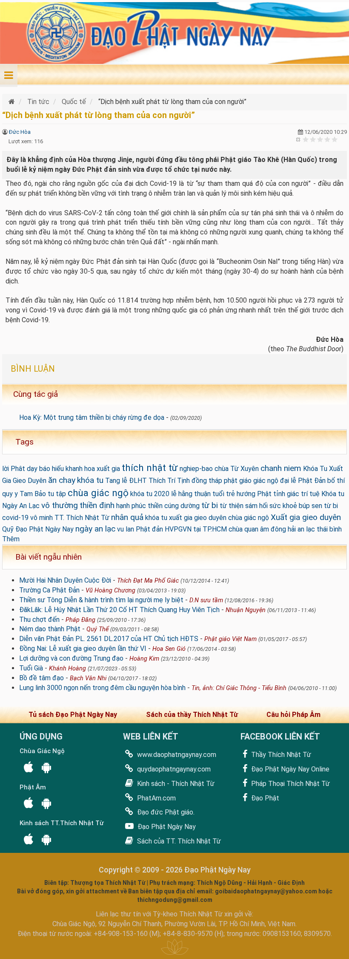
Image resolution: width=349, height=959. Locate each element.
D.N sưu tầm (206, 600)
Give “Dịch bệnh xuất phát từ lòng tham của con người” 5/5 (334, 139)
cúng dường (182, 506)
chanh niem (280, 468)
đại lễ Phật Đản (303, 481)
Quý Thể (97, 629)
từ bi (209, 505)
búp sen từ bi (318, 506)
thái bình (329, 529)
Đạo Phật (264, 798)
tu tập (57, 494)
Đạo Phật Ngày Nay (166, 827)
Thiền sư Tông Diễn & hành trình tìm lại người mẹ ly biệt (101, 600)
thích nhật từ (150, 467)
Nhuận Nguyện (246, 610)
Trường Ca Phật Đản (49, 590)
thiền (155, 506)
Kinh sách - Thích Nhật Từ (175, 784)
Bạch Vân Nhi (88, 678)
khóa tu (90, 480)
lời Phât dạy (19, 469)
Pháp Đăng (80, 620)
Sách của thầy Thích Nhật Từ (192, 715)
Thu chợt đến (39, 619)
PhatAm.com (155, 798)
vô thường (59, 505)
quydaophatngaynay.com (173, 769)
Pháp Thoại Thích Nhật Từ (289, 784)
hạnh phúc (131, 506)
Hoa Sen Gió (169, 649)
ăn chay (61, 480)
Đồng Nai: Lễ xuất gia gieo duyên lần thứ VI (82, 648)
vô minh (41, 518)
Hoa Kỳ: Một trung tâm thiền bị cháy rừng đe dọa (91, 417)
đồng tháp (207, 481)
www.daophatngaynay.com (175, 755)
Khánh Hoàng (67, 668)
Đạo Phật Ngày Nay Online (289, 769)
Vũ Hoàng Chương (110, 590)
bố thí (336, 481)
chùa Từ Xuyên (237, 469)
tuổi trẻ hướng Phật (242, 494)
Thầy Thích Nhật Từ (280, 755)
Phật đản (149, 529)
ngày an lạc (95, 529)
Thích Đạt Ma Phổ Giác (148, 580)
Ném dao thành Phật (49, 629)
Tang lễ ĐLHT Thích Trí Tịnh (147, 481)
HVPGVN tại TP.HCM (196, 529)
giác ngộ (265, 481)
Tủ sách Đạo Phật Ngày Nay (73, 715)
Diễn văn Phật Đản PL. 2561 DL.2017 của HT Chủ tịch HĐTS (108, 639)
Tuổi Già (31, 668)
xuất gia (108, 469)
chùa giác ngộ (98, 492)
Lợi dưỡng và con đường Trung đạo (71, 658)
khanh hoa (80, 469)
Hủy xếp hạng (298, 139)
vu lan (125, 529)
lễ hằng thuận (191, 494)
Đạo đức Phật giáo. (165, 812)
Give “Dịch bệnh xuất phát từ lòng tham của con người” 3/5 (320, 139)
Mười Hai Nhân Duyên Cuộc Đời (65, 580)
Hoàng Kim (144, 658)
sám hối (256, 506)
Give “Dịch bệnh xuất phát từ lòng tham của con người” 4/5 (327, 139)
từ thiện (231, 506)
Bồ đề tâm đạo (41, 678)
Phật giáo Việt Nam (230, 639)
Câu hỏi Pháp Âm (293, 715)
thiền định (97, 505)
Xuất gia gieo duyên (306, 517)
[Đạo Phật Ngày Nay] (13, 102)
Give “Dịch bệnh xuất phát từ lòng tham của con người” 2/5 (313, 139)
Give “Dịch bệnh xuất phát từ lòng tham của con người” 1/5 (305, 139)
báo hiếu (51, 469)
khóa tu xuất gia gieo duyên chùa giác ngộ (207, 518)
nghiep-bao (196, 469)
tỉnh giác (286, 494)
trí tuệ (310, 494)
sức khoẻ (283, 506)
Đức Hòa (20, 132)
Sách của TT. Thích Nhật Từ (178, 841)
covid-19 (15, 518)
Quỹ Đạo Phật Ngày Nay (38, 529)
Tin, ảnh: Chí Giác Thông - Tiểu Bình (239, 688)
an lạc (306, 529)
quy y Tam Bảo (24, 494)
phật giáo (238, 481)
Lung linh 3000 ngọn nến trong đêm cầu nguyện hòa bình (102, 688)
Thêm (11, 539)
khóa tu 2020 (149, 494)
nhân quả (127, 517)
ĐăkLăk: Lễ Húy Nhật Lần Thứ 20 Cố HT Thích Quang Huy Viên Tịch (119, 610)
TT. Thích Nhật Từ (81, 518)
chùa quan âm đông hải (262, 529)
